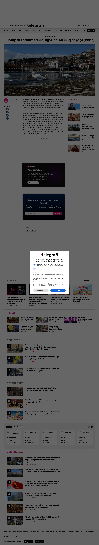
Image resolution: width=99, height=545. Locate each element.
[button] (49, 272)
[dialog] (49, 272)
